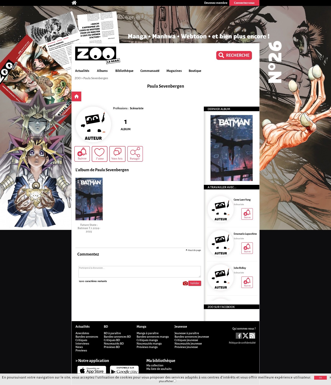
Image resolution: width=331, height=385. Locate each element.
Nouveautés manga (149, 343)
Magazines (174, 71)
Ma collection (154, 365)
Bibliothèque (124, 71)
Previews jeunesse (186, 347)
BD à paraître (112, 333)
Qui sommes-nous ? (244, 328)
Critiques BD (112, 340)
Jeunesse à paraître (187, 333)
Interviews (82, 343)
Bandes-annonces (86, 336)
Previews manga (147, 347)
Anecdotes (82, 333)
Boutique (195, 71)
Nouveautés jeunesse (188, 343)
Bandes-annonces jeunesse (192, 336)
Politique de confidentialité (242, 342)
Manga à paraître (148, 333)
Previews (81, 350)
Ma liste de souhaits (158, 368)
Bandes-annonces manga (153, 336)
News (79, 347)
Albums (102, 71)
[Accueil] (76, 3)
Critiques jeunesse (186, 340)
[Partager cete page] (135, 154)
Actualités (82, 71)
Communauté (150, 71)
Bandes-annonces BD (117, 336)
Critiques (81, 340)
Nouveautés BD (114, 343)
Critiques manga (147, 340)
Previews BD (112, 347)
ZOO (78, 78)
